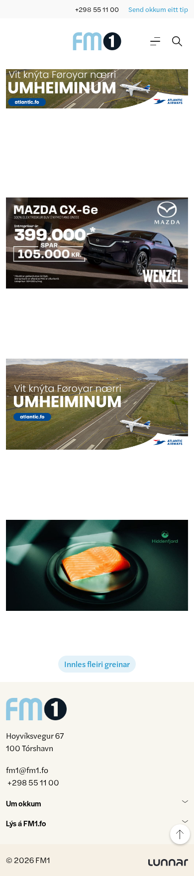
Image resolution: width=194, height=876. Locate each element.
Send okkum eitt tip (158, 9)
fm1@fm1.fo (27, 770)
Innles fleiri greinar (97, 664)
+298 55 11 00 (97, 9)
